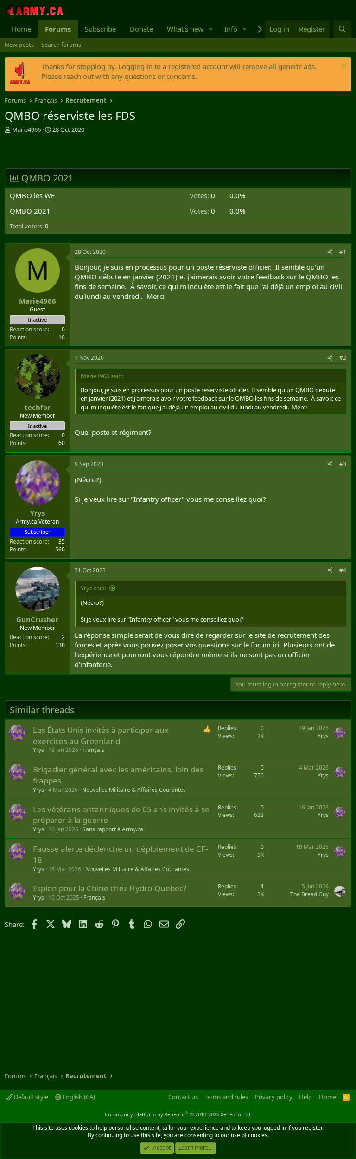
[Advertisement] (113, 152)
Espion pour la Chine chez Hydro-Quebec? (109, 888)
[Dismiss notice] (342, 66)
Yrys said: (93, 588)
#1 (342, 252)
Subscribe (100, 28)
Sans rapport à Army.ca (113, 829)
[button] (210, 29)
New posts (19, 44)
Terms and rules (226, 1097)
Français (93, 750)
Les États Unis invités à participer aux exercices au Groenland (101, 735)
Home (21, 28)
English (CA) (78, 1097)
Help (305, 1097)
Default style (30, 1097)
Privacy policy (273, 1097)
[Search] (342, 29)
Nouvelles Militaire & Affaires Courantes (134, 790)
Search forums (61, 44)
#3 (342, 464)
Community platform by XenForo (178, 1114)
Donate (141, 28)
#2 (342, 358)
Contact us (183, 1097)
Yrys (38, 750)
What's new (185, 28)
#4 (342, 570)
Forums (58, 28)
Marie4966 (26, 129)
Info (230, 28)
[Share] (330, 252)
